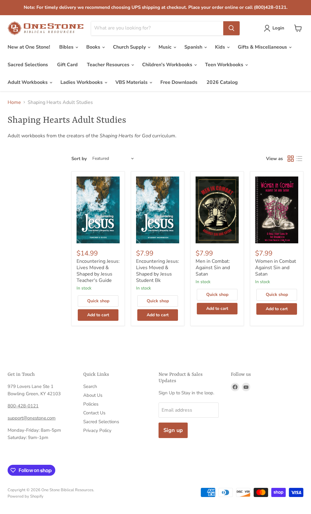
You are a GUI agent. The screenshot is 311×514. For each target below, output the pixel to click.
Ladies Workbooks (82, 82)
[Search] (231, 28)
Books (93, 47)
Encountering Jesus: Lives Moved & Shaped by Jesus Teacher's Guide (98, 271)
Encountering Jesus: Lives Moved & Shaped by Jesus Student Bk (157, 271)
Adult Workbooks (28, 82)
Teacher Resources (109, 64)
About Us (92, 395)
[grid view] (290, 158)
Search (90, 386)
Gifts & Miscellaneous (263, 47)
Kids (220, 47)
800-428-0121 (23, 406)
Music (166, 47)
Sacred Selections (28, 64)
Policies (90, 404)
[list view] (299, 158)
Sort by (79, 158)
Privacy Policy (97, 430)
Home (14, 102)
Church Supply (130, 47)
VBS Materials (132, 82)
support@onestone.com (32, 418)
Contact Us (94, 413)
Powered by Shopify (25, 496)
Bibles (67, 47)
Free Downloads (178, 82)
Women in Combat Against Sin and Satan (275, 267)
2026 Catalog (222, 82)
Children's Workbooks (167, 64)
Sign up (173, 430)
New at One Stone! (29, 47)
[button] (275, 28)
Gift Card (67, 64)
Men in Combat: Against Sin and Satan (213, 267)
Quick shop (98, 301)
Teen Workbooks (224, 64)
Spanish (193, 47)
